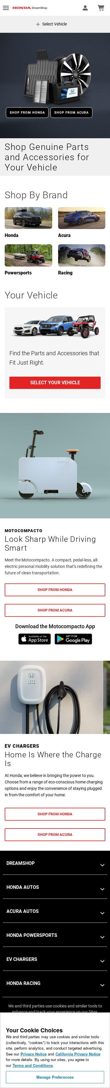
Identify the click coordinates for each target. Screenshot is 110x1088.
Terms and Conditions (33, 1065)
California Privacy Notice (77, 1054)
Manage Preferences (55, 1077)
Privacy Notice (34, 1054)
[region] (55, 1050)
